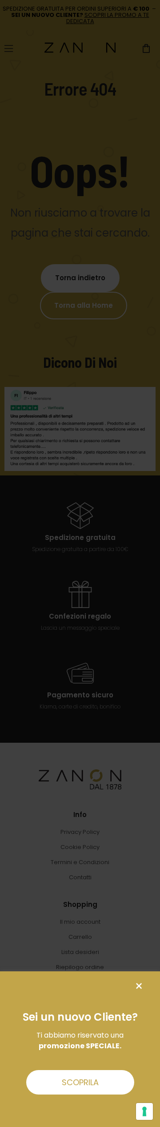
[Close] (139, 986)
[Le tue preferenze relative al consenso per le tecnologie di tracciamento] (144, 1111)
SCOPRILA (80, 1082)
